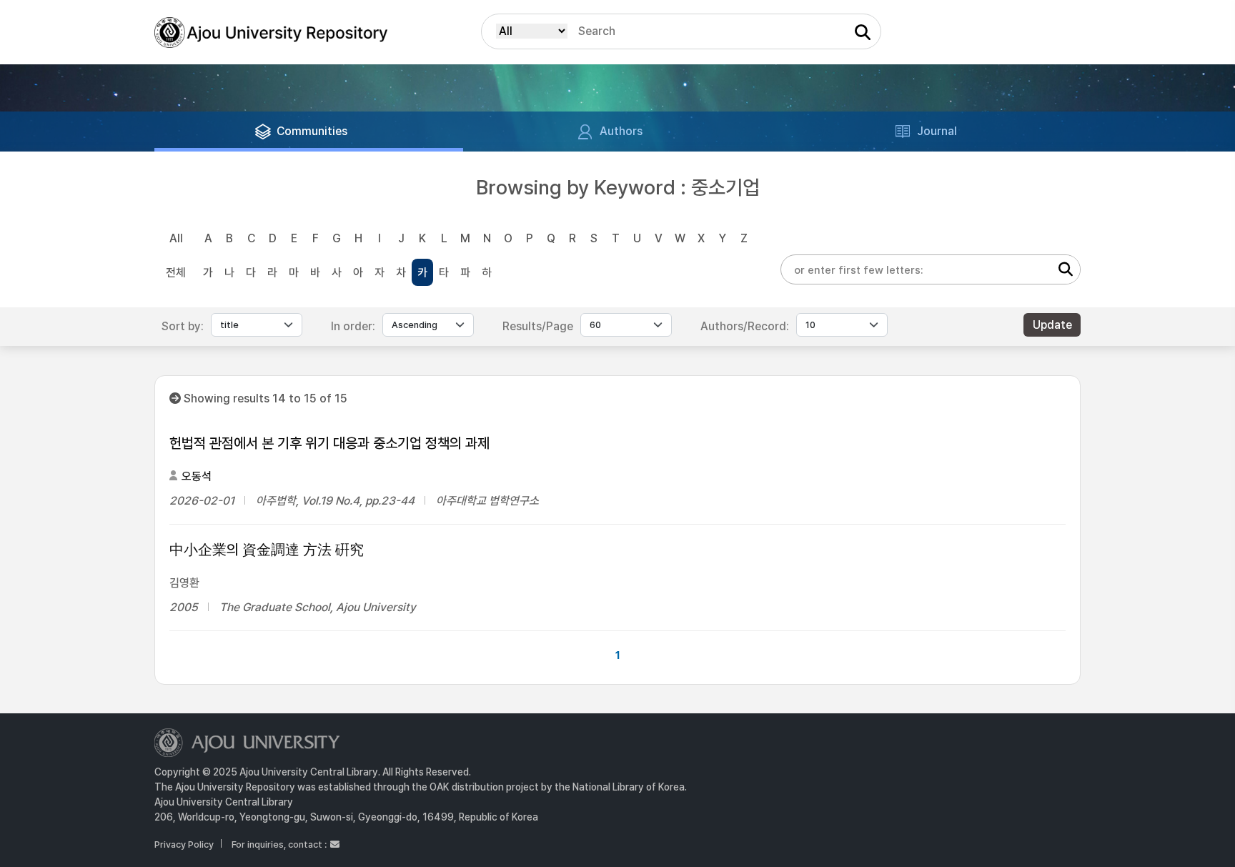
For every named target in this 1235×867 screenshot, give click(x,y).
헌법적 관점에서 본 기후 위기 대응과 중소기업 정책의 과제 (329, 443)
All (176, 238)
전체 (176, 272)
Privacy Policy (184, 844)
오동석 (197, 476)
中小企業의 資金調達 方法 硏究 (266, 549)
